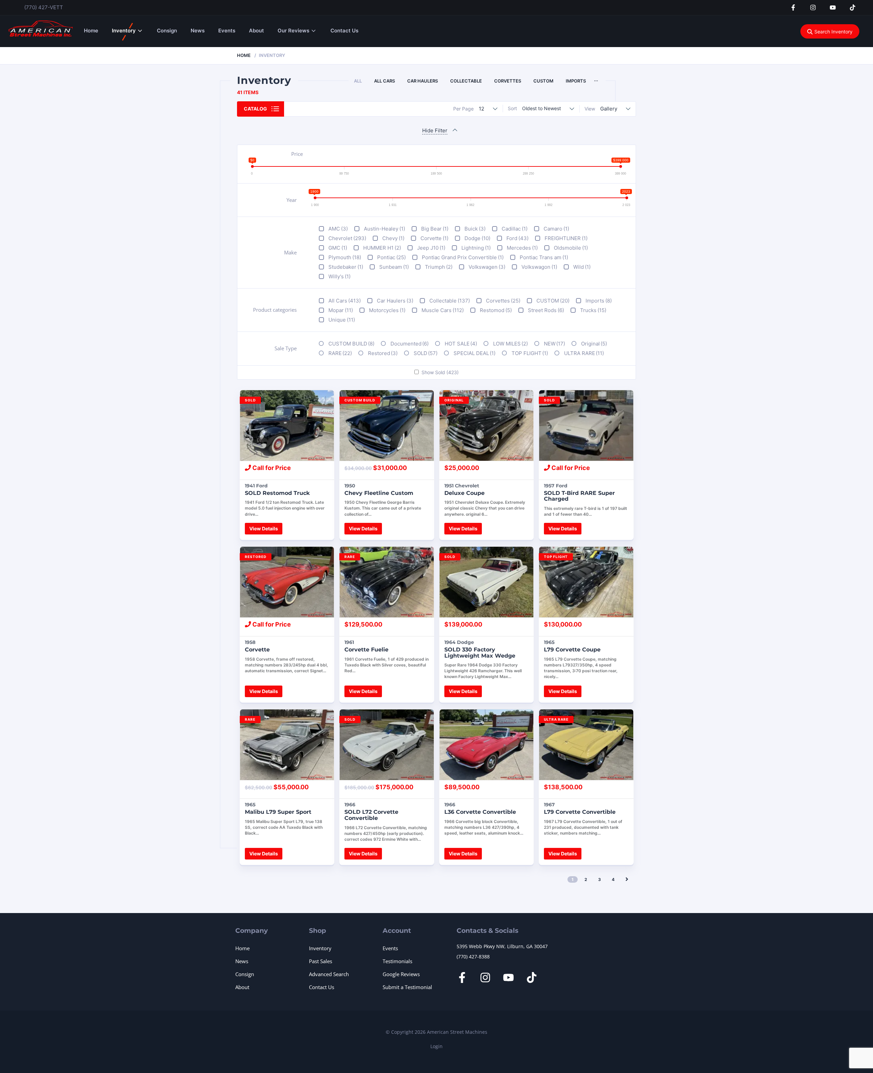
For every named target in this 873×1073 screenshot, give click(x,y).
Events (226, 30)
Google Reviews (401, 974)
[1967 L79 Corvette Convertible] (586, 744)
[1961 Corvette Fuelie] (386, 582)
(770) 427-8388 (473, 956)
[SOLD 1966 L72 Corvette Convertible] (386, 744)
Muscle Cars (442, 310)
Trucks (593, 310)
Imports (576, 81)
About (256, 30)
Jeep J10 (431, 248)
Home (91, 30)
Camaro (556, 228)
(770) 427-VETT (43, 7)
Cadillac (515, 228)
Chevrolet (347, 238)
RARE (340, 353)
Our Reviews (293, 30)
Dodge (477, 238)
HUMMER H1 (382, 248)
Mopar (340, 310)
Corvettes (507, 81)
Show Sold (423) (440, 372)
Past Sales (320, 961)
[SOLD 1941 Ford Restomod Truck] (287, 425)
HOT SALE (461, 343)
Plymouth (344, 257)
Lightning (476, 248)
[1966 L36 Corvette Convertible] (486, 744)
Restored (383, 353)
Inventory (124, 30)
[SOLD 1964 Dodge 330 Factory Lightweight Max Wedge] (486, 582)
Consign (167, 30)
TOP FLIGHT (530, 353)
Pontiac (391, 257)
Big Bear (434, 228)
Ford (517, 238)
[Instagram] (813, 7)
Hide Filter (434, 130)
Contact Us (344, 30)
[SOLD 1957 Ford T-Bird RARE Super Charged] (586, 425)
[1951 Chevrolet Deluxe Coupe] (486, 425)
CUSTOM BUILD (351, 343)
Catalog (255, 109)
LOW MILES (510, 343)
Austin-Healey (384, 228)
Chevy (393, 238)
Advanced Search (329, 974)
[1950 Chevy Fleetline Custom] (386, 425)
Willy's (339, 276)
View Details (263, 528)
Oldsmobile (571, 248)
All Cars (384, 81)
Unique (341, 320)
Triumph (439, 267)
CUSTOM (543, 81)
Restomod (496, 310)
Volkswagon (539, 267)
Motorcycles (387, 310)
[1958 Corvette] (287, 582)
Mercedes (522, 248)
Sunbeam (394, 267)
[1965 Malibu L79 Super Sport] (287, 744)
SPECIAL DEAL (474, 353)
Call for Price (271, 467)
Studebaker (345, 267)
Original (594, 343)
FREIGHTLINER (566, 238)
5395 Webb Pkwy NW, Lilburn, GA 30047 (502, 946)
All (358, 81)
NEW (554, 343)
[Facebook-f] (793, 7)
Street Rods (546, 310)
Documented (409, 343)
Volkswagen (487, 267)
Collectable (466, 81)
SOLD (426, 353)
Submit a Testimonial (407, 987)
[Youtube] (833, 7)
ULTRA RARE (584, 353)
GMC (337, 248)
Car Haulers (422, 81)
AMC (338, 228)
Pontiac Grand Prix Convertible (463, 257)
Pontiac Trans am (544, 257)
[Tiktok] (852, 7)
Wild (582, 267)
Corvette (434, 238)
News (198, 30)
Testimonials (397, 961)
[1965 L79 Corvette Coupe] (586, 582)
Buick (475, 228)
